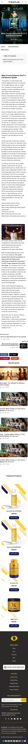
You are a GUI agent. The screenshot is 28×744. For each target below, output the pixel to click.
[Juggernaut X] (14, 604)
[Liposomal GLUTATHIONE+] (14, 496)
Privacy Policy (14, 677)
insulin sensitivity (13, 46)
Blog (14, 651)
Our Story (14, 654)
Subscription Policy (14, 686)
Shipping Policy (14, 683)
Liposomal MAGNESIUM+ (14, 547)
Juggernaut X (14, 619)
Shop (14, 648)
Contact (14, 661)
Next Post (25, 341)
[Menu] (2, 2)
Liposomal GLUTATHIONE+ (14, 511)
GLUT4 (3, 46)
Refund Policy (14, 680)
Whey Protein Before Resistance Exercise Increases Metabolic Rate (10, 344)
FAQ (14, 658)
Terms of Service (14, 689)
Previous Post (4, 334)
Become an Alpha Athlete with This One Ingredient (13, 336)
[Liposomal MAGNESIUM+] (14, 532)
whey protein (4, 49)
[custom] (5, 718)
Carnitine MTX (14, 583)
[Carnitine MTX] (14, 568)
